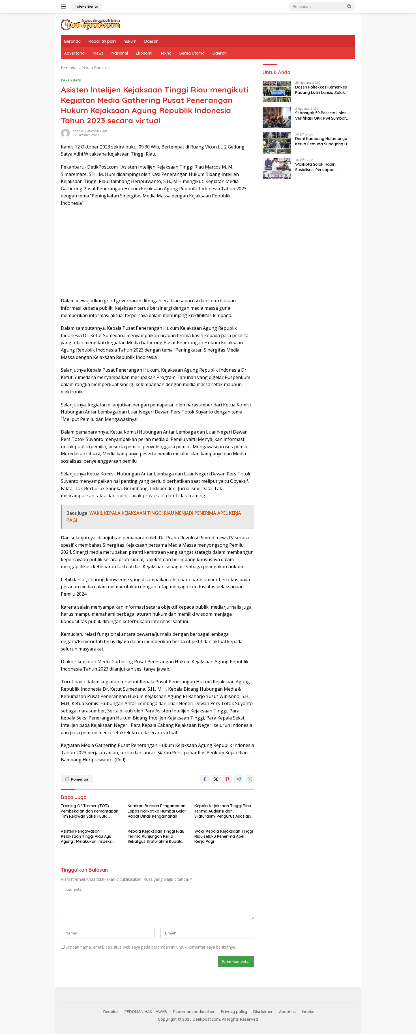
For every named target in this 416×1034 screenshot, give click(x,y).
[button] (349, 6)
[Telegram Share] (238, 779)
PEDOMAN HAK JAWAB (146, 1011)
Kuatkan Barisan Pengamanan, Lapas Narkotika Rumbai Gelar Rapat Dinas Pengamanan (157, 810)
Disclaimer (263, 1011)
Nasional (119, 53)
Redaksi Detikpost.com (90, 131)
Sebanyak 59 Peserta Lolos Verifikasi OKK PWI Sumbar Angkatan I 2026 (320, 116)
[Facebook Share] (204, 779)
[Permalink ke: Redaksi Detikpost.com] (65, 132)
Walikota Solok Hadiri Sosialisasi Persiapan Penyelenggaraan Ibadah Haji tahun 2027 (323, 167)
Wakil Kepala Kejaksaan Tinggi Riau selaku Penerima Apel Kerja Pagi (223, 836)
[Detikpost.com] (90, 23)
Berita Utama (192, 53)
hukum (130, 41)
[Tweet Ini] (216, 779)
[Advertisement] (157, 252)
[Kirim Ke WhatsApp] (250, 779)
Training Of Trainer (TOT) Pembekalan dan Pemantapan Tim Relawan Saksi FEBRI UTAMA (89, 811)
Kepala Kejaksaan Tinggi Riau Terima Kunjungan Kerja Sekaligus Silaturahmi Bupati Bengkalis (156, 836)
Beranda (72, 41)
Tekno (165, 53)
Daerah (151, 41)
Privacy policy (234, 1011)
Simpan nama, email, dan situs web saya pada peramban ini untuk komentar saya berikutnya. (151, 947)
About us (287, 1011)
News (98, 53)
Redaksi (110, 1011)
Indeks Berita (86, 6)
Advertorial (74, 53)
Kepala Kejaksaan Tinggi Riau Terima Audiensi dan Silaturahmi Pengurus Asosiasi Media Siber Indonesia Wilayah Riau (223, 811)
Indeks (308, 1011)
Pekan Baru (71, 80)
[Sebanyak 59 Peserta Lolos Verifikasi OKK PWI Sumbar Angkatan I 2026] (277, 117)
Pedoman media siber (194, 1011)
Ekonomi (144, 53)
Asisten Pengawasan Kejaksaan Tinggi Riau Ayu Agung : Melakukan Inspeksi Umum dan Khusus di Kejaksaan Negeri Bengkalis (87, 836)
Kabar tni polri (102, 41)
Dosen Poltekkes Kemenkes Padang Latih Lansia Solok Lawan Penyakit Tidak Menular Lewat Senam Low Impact (324, 90)
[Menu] (64, 6)
